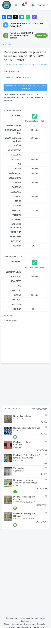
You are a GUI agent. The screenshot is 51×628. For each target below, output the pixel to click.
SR (9, 44)
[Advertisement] (25, 342)
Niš (19, 164)
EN (2, 44)
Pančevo (16, 215)
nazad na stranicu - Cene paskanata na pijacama (25, 87)
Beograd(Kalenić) (13, 131)
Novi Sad (16, 210)
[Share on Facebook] (4, 17)
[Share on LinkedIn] (9, 17)
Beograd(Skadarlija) (13, 139)
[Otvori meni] (16, 5)
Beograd (16, 241)
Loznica (16, 159)
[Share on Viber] (34, 17)
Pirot (18, 169)
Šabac (17, 196)
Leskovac (15, 192)
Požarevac (15, 173)
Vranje (17, 182)
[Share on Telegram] (21, 17)
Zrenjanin (15, 236)
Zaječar (16, 187)
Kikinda (17, 206)
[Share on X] (15, 17)
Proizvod (16, 115)
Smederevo (15, 178)
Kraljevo (15, 155)
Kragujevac (14, 150)
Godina (17, 246)
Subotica (16, 232)
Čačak (17, 145)
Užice (18, 201)
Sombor (16, 220)
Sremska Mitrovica (15, 225)
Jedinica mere (13, 125)
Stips (11, 315)
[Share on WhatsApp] (28, 17)
